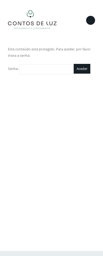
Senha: (13, 68)
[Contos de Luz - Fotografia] (32, 20)
